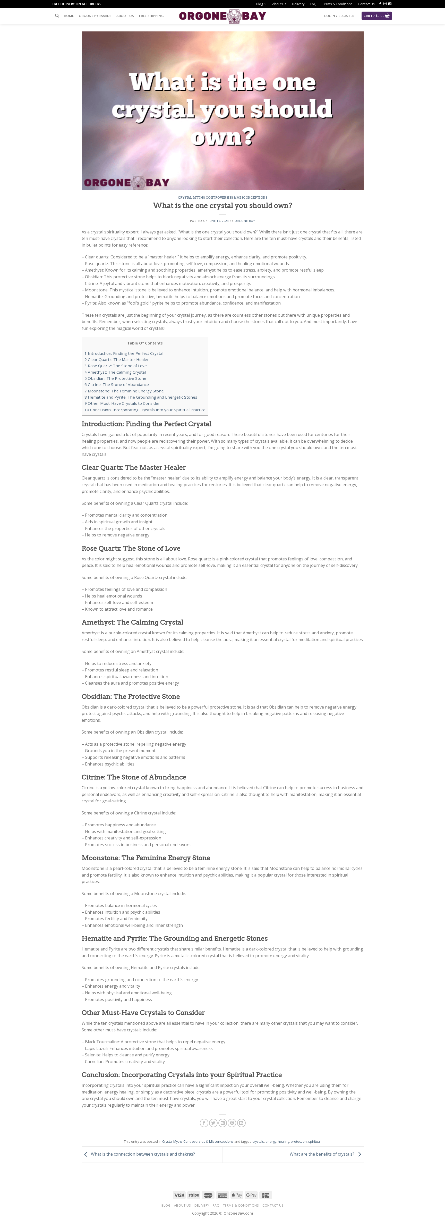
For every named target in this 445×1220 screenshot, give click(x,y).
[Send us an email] (389, 4)
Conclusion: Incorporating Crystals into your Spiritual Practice (145, 409)
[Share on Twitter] (213, 1123)
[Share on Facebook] (204, 1123)
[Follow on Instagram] (385, 4)
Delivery (298, 4)
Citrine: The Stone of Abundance (116, 384)
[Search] (57, 15)
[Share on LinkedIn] (241, 1123)
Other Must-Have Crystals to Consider (122, 403)
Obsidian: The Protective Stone (115, 378)
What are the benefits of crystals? (322, 1154)
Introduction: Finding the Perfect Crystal (123, 353)
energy (271, 1141)
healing (283, 1141)
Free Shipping (151, 15)
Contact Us (366, 4)
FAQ (313, 4)
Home (69, 15)
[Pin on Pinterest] (232, 1123)
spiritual (314, 1141)
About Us (279, 4)
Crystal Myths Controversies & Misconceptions (222, 197)
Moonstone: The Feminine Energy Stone (124, 390)
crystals (258, 1141)
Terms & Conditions (337, 4)
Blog (259, 4)
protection (299, 1141)
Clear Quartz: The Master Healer (116, 359)
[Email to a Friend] (222, 1123)
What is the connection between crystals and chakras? (142, 1154)
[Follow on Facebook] (380, 4)
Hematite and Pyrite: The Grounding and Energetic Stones (140, 397)
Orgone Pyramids (95, 15)
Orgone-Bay (245, 221)
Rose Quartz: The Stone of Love (115, 365)
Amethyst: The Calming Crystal (115, 372)
